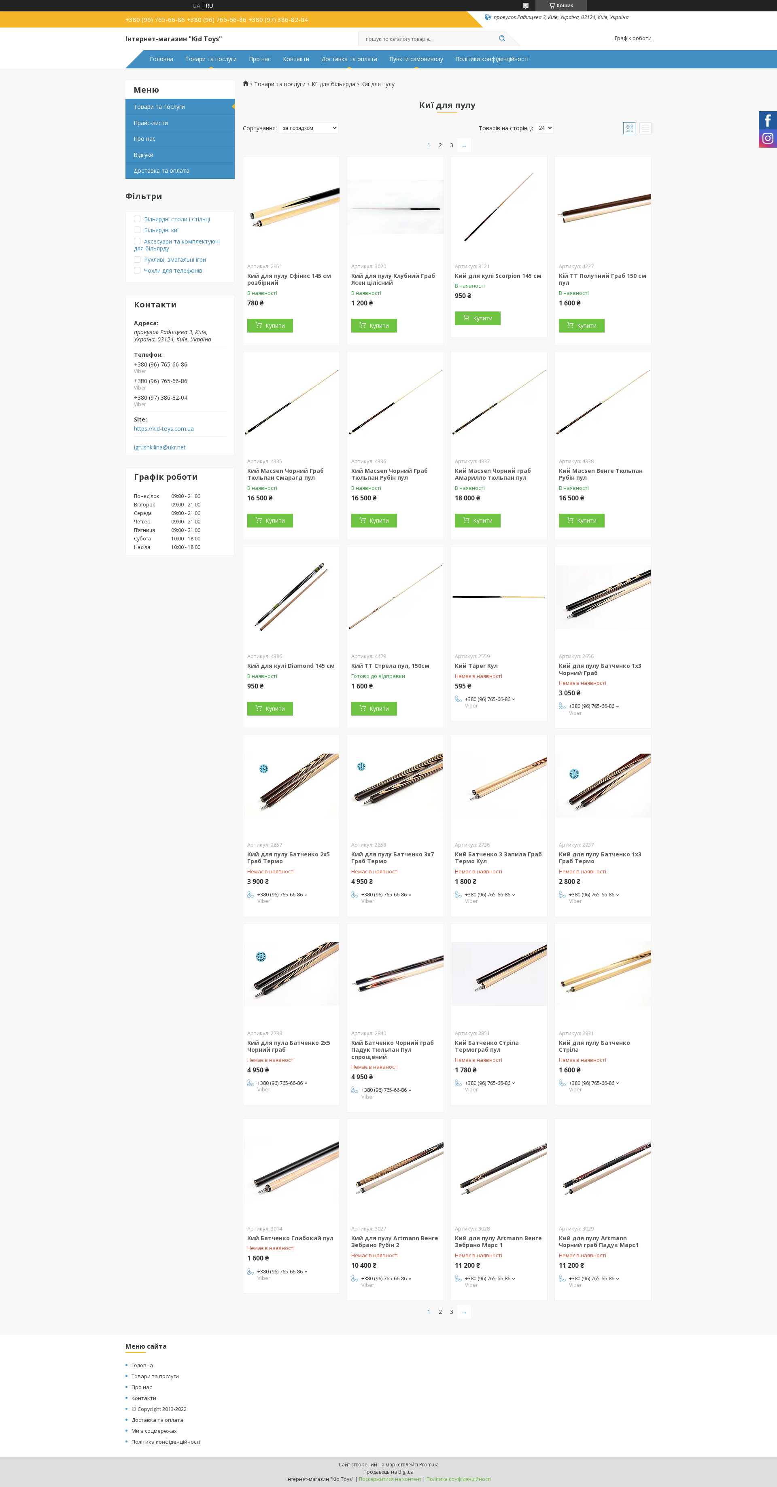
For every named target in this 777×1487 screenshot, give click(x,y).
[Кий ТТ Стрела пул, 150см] (395, 597)
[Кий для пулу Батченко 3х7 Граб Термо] (395, 785)
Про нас (260, 59)
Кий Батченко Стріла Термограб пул (487, 1046)
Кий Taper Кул (476, 665)
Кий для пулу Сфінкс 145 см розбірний (289, 279)
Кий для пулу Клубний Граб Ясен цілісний (393, 279)
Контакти (296, 59)
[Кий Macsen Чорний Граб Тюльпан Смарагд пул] (291, 402)
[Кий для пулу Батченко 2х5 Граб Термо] (291, 785)
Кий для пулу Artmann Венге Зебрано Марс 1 (498, 1241)
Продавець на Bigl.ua (388, 1471)
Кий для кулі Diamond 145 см (291, 665)
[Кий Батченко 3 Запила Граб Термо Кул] (499, 785)
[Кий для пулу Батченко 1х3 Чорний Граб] (603, 597)
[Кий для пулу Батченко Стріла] (603, 974)
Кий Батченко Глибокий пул (290, 1238)
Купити (275, 325)
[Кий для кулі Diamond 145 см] (291, 597)
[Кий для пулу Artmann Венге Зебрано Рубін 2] (395, 1169)
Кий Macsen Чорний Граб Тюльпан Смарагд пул (285, 474)
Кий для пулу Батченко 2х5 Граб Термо (288, 857)
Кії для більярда (333, 84)
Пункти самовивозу (416, 59)
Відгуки (143, 155)
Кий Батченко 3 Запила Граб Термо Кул (498, 857)
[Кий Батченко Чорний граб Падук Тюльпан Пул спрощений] (395, 974)
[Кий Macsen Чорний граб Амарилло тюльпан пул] (499, 402)
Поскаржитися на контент (390, 1479)
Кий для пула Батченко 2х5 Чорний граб (288, 1046)
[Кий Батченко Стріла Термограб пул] (499, 974)
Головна (161, 59)
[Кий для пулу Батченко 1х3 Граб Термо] (603, 785)
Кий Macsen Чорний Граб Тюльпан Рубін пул (389, 474)
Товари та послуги (211, 59)
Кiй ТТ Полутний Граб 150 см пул (602, 279)
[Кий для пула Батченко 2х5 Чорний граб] (291, 974)
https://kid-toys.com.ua (164, 428)
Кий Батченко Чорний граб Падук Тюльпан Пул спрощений (392, 1050)
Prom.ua (429, 1464)
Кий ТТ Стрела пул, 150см (390, 665)
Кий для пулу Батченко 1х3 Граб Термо (600, 857)
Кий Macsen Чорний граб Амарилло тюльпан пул (493, 474)
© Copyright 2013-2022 (159, 1409)
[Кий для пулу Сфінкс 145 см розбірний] (291, 207)
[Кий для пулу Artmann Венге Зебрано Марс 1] (499, 1169)
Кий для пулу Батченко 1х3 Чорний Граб (600, 669)
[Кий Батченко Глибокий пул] (291, 1169)
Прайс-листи (151, 123)
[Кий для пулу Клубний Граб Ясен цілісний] (395, 207)
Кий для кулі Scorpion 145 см (498, 276)
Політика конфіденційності (166, 1441)
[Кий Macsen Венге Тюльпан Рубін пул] (603, 402)
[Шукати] (502, 39)
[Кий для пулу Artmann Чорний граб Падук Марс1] (603, 1169)
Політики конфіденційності (492, 59)
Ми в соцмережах (154, 1430)
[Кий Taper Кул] (499, 597)
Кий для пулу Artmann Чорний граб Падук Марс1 (599, 1241)
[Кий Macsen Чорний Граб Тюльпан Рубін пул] (395, 402)
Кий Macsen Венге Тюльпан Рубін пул (601, 474)
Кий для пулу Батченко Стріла (594, 1046)
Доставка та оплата (349, 59)
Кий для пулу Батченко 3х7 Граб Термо (392, 857)
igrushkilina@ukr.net (160, 447)
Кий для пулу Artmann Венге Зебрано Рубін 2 (394, 1241)
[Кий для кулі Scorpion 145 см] (499, 207)
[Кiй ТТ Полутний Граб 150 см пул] (603, 207)
